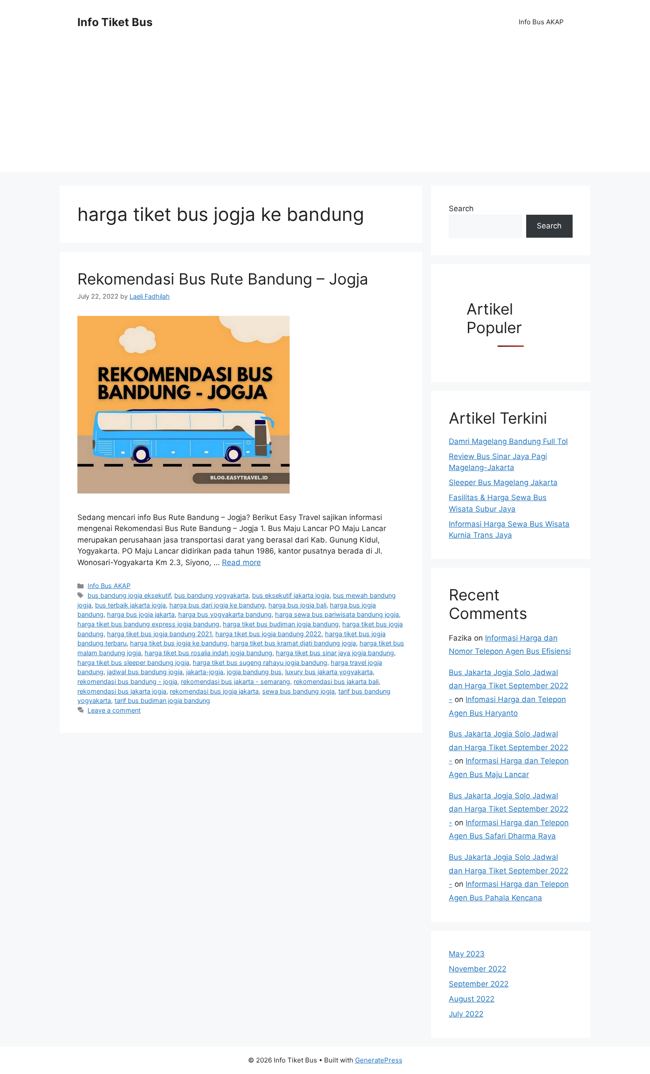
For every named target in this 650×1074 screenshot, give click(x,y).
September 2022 (479, 983)
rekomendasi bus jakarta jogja (121, 691)
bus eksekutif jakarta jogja (290, 595)
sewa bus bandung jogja (298, 691)
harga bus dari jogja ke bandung (217, 605)
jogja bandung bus (254, 672)
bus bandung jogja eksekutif (129, 595)
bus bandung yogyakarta (211, 595)
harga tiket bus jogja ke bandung (178, 643)
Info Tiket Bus (115, 22)
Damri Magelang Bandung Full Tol (508, 441)
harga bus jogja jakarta (141, 614)
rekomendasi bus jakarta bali (336, 681)
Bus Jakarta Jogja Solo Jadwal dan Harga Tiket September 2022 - (508, 686)
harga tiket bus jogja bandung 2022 (268, 634)
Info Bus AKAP (541, 22)
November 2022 (477, 968)
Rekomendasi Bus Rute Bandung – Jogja (222, 278)
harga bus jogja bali (297, 605)
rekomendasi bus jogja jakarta (214, 691)
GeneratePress (378, 1060)
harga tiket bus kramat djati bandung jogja (293, 643)
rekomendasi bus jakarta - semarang (235, 681)
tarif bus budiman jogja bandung (162, 700)
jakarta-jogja (204, 672)
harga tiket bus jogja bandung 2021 (159, 634)
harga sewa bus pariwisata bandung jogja (337, 614)
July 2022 (466, 1013)
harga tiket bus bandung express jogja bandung (148, 624)
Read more (241, 562)
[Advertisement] (325, 110)
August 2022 (471, 998)
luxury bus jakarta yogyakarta (329, 672)
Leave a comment (114, 710)
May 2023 (467, 953)
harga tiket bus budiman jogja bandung (281, 624)
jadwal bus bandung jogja (145, 672)
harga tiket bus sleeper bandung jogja (133, 662)
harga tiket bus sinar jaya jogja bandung (335, 653)
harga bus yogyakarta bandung (224, 614)
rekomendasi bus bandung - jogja (127, 681)
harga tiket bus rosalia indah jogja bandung (208, 653)
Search (461, 208)
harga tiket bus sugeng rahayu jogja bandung (260, 662)
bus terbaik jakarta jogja (130, 605)
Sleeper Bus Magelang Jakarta (503, 482)
